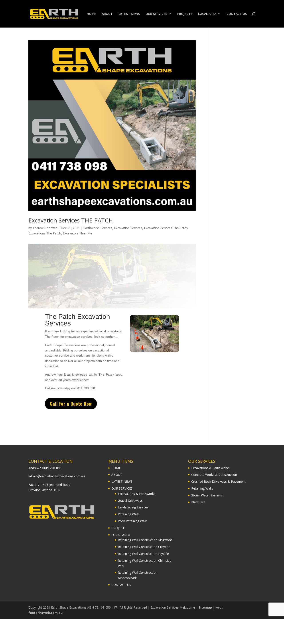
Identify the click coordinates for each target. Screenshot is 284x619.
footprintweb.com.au (45, 613)
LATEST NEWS (129, 14)
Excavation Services (128, 228)
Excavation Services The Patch (166, 228)
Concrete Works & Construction (214, 474)
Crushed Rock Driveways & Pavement (218, 481)
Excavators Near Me (77, 233)
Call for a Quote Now (71, 403)
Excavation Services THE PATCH (70, 220)
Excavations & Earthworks (136, 494)
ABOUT (107, 14)
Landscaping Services (133, 507)
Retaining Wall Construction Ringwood (145, 540)
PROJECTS (184, 14)
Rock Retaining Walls (133, 521)
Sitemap (205, 607)
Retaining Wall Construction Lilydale (143, 554)
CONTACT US (237, 14)
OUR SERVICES (156, 14)
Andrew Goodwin (45, 228)
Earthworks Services (97, 228)
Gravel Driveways (130, 500)
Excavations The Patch (44, 233)
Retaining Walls (129, 514)
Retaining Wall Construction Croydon (144, 547)
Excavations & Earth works (210, 468)
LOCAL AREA (207, 14)
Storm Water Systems (207, 495)
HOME (91, 14)
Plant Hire (198, 502)
